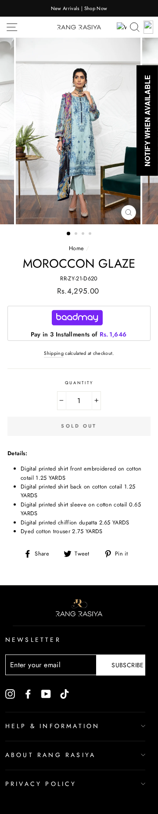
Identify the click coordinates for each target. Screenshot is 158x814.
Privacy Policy (41, 783)
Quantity (79, 383)
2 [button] (77, 234)
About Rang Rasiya (50, 754)
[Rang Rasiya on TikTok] (64, 693)
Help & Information (52, 726)
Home (76, 248)
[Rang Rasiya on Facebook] (28, 693)
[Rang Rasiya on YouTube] (46, 693)
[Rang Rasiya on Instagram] (10, 693)
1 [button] (69, 234)
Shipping (54, 353)
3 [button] (84, 234)
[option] (79, 8)
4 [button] (91, 234)
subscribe (127, 665)
